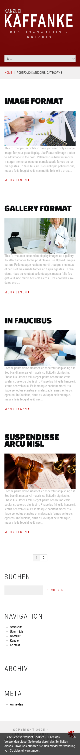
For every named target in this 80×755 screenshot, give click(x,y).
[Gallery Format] (40, 236)
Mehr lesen (15, 180)
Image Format (33, 100)
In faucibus (28, 320)
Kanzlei (14, 641)
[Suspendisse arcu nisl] (40, 471)
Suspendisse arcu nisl (31, 440)
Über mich (16, 632)
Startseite (16, 627)
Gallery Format (38, 208)
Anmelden (16, 704)
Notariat (15, 636)
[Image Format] (40, 128)
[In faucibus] (40, 348)
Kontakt (15, 645)
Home (8, 72)
